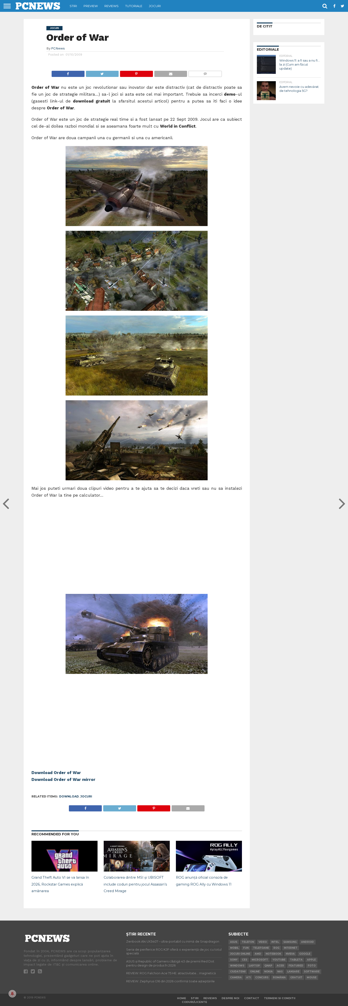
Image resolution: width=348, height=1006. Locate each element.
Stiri (73, 6)
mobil (234, 947)
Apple (311, 959)
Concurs (261, 977)
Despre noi (230, 998)
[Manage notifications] (12, 993)
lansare (293, 971)
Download (69, 796)
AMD (258, 953)
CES (244, 959)
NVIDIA (290, 953)
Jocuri (155, 6)
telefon (248, 942)
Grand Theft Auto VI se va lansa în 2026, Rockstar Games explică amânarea (60, 884)
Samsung (290, 942)
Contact (251, 998)
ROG (276, 947)
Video (263, 942)
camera (236, 977)
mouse (312, 977)
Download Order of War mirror (63, 779)
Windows (237, 965)
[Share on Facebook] (68, 72)
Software (312, 971)
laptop (254, 965)
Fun (246, 947)
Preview (91, 6)
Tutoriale (133, 6)
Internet (290, 947)
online (255, 971)
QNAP (268, 965)
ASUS (233, 942)
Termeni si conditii (279, 998)
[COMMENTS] (205, 72)
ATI (248, 977)
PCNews (58, 48)
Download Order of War (56, 772)
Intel (275, 942)
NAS (280, 971)
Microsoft (260, 959)
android (307, 942)
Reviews (111, 6)
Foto (312, 965)
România (279, 977)
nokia (268, 971)
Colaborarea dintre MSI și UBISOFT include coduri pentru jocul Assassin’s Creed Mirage (135, 884)
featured (296, 965)
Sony (233, 959)
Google (304, 953)
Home (181, 998)
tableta (296, 959)
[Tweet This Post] (102, 72)
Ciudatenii (237, 971)
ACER (280, 965)
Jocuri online (240, 953)
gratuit (296, 977)
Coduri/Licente (194, 1002)
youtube (279, 959)
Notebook (273, 953)
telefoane (261, 947)
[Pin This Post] (136, 72)
